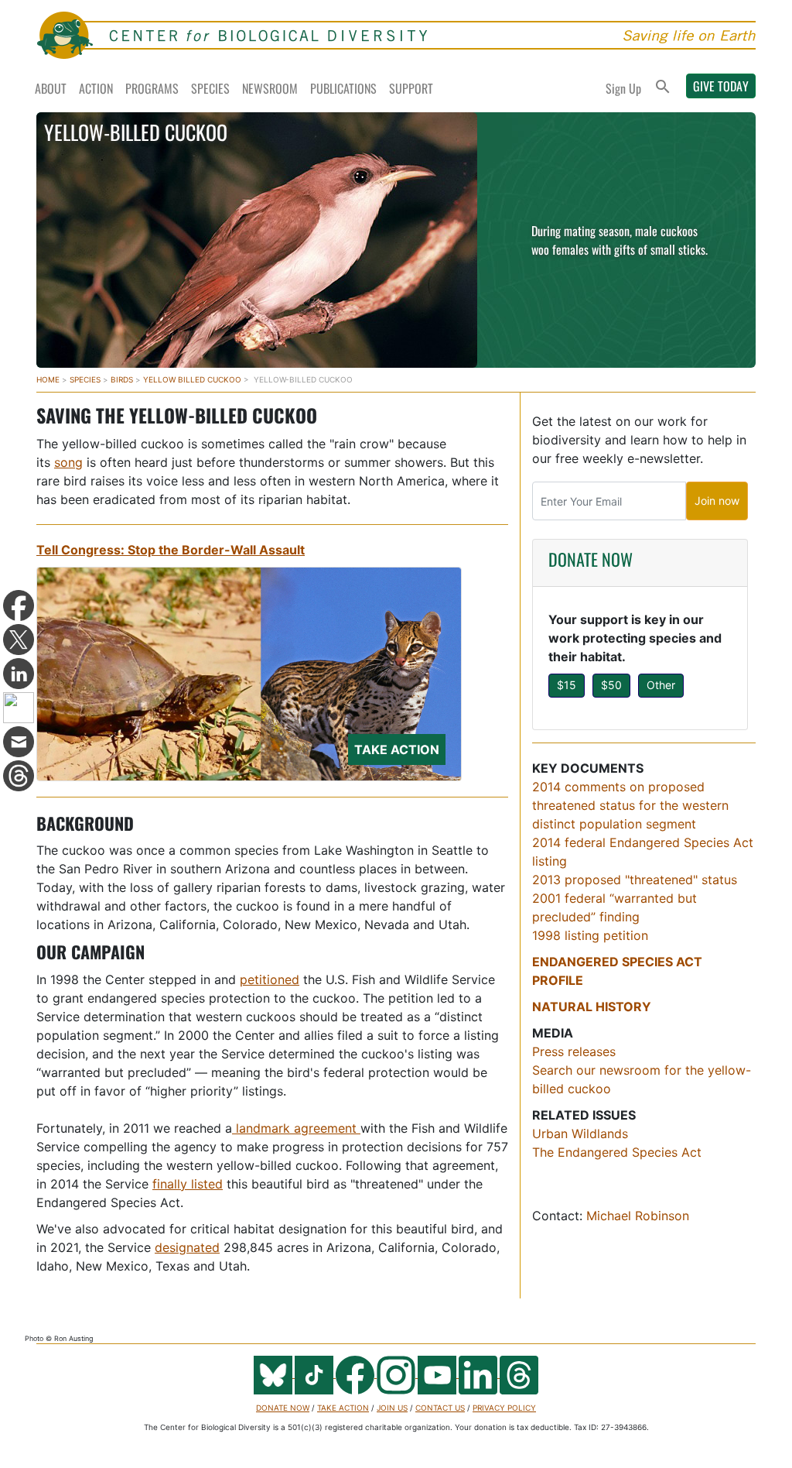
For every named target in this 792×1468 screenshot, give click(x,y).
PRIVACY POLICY (504, 1407)
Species (210, 88)
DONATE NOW (590, 559)
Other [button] (661, 684)
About (51, 88)
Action (96, 88)
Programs (152, 88)
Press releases (574, 1051)
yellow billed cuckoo (192, 379)
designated (187, 1247)
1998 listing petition (590, 935)
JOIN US (392, 1407)
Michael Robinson (637, 1215)
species (85, 379)
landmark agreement (296, 1128)
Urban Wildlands (580, 1133)
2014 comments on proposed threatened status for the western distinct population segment (630, 805)
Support (411, 88)
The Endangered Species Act (617, 1152)
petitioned (269, 979)
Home (48, 379)
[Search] (662, 88)
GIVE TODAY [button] (721, 86)
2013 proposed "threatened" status (634, 879)
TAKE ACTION (343, 1407)
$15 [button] (566, 684)
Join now (717, 500)
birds (122, 379)
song (68, 462)
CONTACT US (440, 1407)
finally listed (187, 1184)
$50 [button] (611, 684)
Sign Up (623, 88)
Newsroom (270, 88)
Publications (343, 88)
